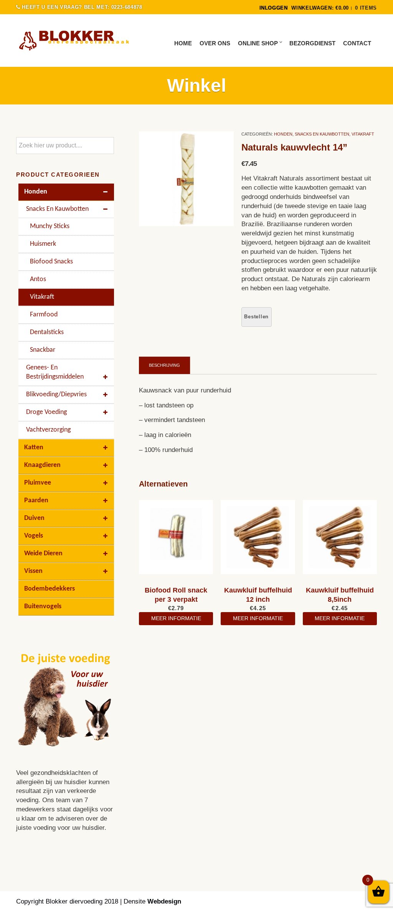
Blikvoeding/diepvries (56, 394)
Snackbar (42, 350)
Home (183, 43)
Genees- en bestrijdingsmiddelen (55, 372)
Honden (283, 134)
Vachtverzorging (48, 430)
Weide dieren (43, 553)
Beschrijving (164, 365)
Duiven (34, 518)
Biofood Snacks (51, 261)
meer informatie (176, 618)
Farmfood (44, 314)
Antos (38, 279)
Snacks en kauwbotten (322, 134)
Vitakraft (363, 134)
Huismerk (43, 244)
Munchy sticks (49, 226)
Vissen (33, 571)
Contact (357, 43)
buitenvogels (42, 606)
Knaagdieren (42, 465)
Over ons (215, 43)
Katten (33, 447)
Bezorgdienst (312, 43)
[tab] (164, 365)
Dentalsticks (47, 332)
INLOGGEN (273, 8)
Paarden (36, 500)
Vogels (33, 536)
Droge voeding (46, 412)
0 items (366, 8)
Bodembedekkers (49, 589)
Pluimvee (37, 483)
